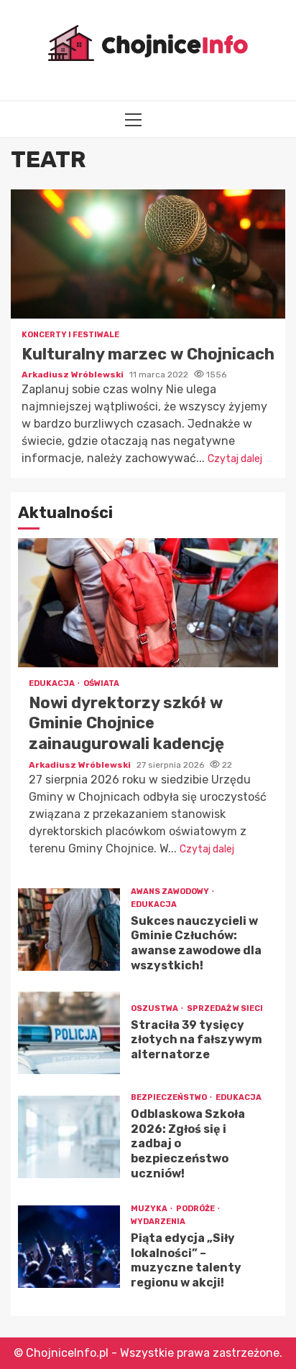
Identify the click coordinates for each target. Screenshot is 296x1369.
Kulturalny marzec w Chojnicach (148, 254)
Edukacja (52, 683)
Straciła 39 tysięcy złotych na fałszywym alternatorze (69, 1033)
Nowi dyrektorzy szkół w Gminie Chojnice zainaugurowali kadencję (148, 602)
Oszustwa (155, 1008)
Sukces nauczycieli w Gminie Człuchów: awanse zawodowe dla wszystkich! (69, 929)
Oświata (101, 683)
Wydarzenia (158, 1221)
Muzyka (150, 1209)
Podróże (196, 1209)
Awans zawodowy (171, 891)
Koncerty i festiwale (70, 335)
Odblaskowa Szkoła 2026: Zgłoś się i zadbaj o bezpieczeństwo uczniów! (69, 1137)
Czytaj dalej (235, 459)
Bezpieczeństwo (169, 1097)
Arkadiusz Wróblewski (74, 375)
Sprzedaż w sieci (225, 1008)
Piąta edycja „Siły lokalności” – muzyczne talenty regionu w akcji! (69, 1246)
